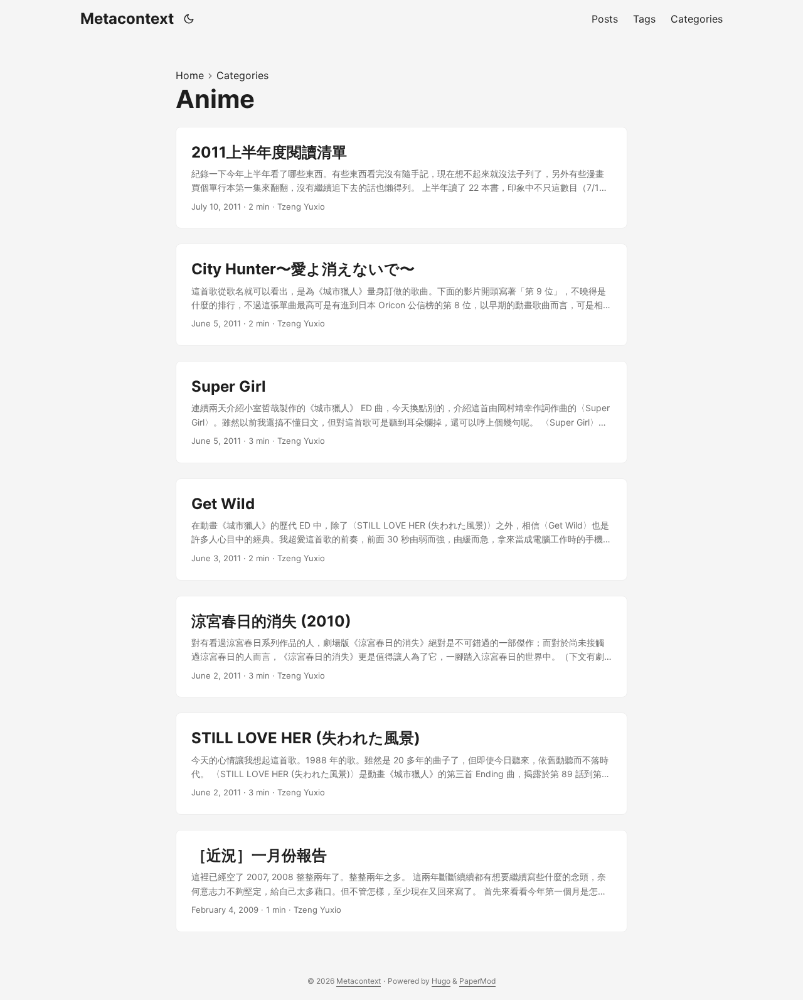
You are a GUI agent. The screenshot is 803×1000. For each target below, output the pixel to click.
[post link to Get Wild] (401, 529)
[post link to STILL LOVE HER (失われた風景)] (401, 763)
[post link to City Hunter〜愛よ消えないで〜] (401, 294)
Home (190, 75)
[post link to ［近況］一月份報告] (401, 881)
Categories (242, 75)
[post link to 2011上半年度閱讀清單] (401, 177)
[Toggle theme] (189, 19)
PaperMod (477, 981)
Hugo (441, 981)
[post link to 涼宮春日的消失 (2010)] (401, 646)
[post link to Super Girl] (401, 412)
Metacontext (127, 18)
